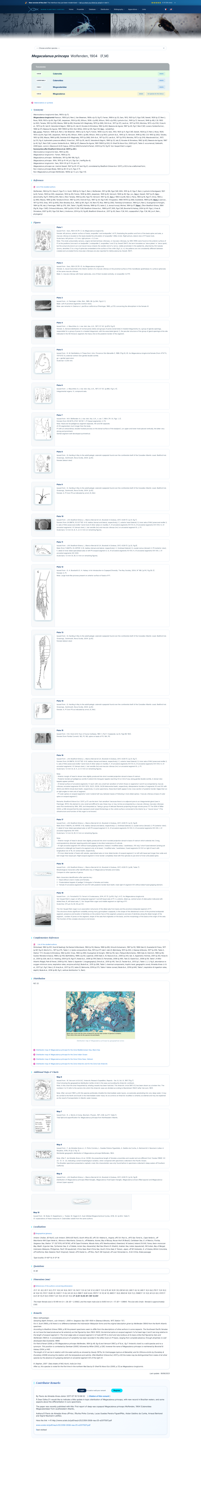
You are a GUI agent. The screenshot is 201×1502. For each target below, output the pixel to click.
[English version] (171, 9)
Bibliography (118, 9)
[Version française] (165, 9)
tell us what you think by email (90, 3)
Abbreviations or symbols (43, 103)
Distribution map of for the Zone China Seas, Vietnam (64, 1059)
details (161, 73)
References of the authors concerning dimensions (53, 1286)
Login (81, 1390)
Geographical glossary (43, 1233)
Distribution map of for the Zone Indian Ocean (61, 1054)
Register (117, 1390)
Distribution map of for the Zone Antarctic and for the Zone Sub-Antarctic (72, 1064)
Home (71, 9)
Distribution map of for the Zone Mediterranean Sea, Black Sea (68, 1050)
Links (144, 9)
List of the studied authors (45, 187)
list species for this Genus (156, 94)
